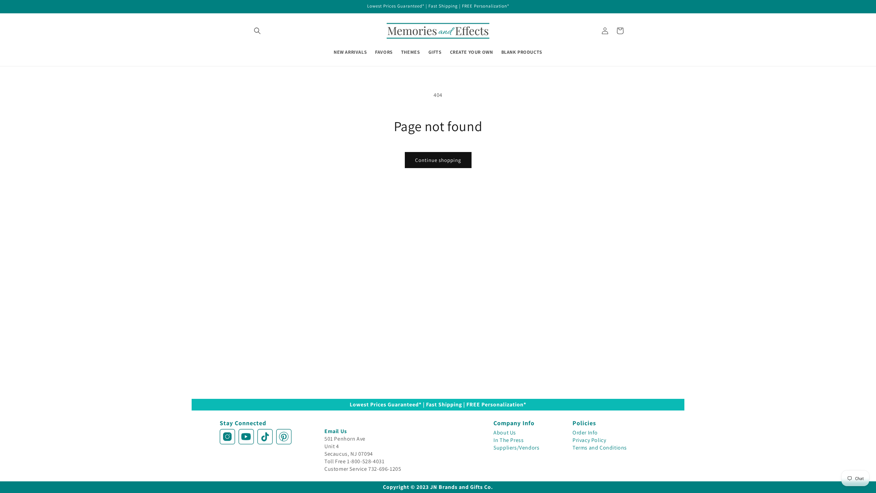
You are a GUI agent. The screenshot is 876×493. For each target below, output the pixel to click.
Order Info (585, 432)
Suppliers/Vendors (516, 447)
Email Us (335, 431)
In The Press (508, 440)
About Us (504, 432)
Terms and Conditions (599, 447)
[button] (257, 30)
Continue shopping (438, 160)
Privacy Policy (589, 440)
